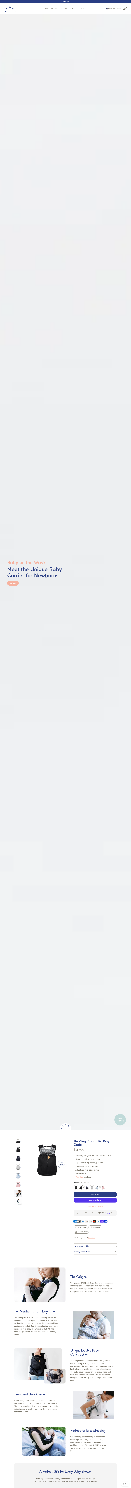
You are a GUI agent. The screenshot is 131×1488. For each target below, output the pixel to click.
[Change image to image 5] (18, 1176)
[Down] (18, 1206)
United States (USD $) (114, 8)
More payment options (95, 1206)
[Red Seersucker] (102, 1187)
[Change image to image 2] (18, 1149)
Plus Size (79, 1177)
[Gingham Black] (81, 1187)
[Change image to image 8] (18, 1202)
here (106, 1291)
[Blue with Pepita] (86, 1187)
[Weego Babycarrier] (10, 8)
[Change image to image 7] (18, 1193)
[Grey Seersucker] (92, 1187)
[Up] (18, 1139)
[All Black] (76, 1187)
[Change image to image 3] (18, 1158)
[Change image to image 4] (18, 1167)
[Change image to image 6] (18, 1184)
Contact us (91, 1238)
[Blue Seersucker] (97, 1187)
